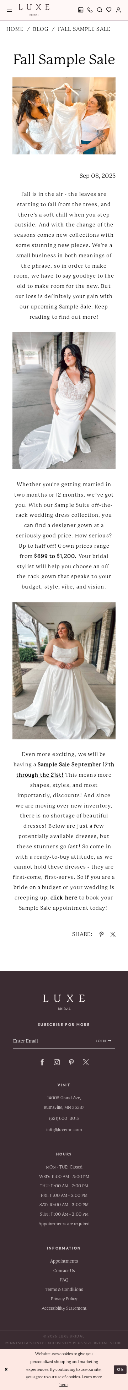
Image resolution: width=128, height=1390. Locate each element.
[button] (9, 10)
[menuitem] (9, 10)
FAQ (64, 1279)
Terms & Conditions (64, 1289)
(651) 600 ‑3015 (64, 1118)
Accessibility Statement (64, 1308)
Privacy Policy (64, 1298)
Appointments (64, 1261)
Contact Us (64, 1270)
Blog (41, 29)
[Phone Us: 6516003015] (90, 10)
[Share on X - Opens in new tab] (113, 934)
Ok (120, 1369)
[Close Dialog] (6, 1369)
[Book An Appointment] (80, 10)
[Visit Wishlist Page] (109, 10)
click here (64, 898)
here (63, 1385)
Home (15, 29)
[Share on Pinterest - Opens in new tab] (101, 934)
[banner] (34, 10)
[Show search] (99, 10)
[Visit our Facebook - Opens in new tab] (42, 1062)
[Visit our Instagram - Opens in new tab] (57, 1062)
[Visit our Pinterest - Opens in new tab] (71, 1062)
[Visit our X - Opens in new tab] (86, 1062)
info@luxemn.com (64, 1129)
